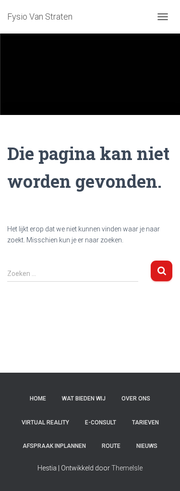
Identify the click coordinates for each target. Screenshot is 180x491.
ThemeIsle (127, 468)
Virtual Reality (45, 422)
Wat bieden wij (84, 398)
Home (38, 398)
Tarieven (145, 422)
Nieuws (146, 446)
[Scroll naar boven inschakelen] (161, 472)
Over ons (135, 398)
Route (111, 446)
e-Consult (100, 422)
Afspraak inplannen (54, 446)
